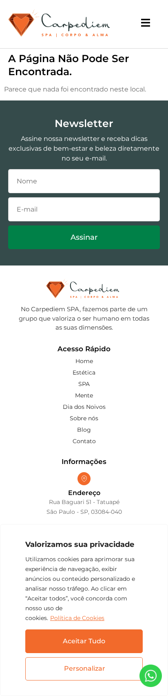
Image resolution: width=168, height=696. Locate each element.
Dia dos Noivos (84, 406)
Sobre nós (84, 418)
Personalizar (84, 668)
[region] (84, 610)
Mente (84, 395)
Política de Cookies (77, 618)
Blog (84, 429)
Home (84, 361)
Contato (84, 441)
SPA (84, 384)
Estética (84, 372)
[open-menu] (145, 24)
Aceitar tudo (84, 641)
